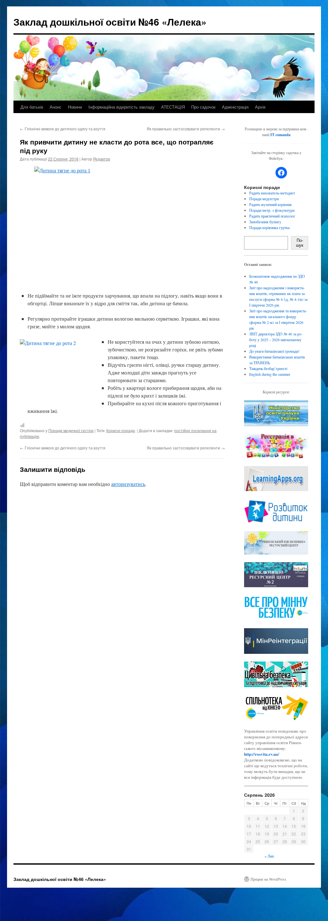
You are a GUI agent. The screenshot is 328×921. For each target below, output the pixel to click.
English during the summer (269, 374)
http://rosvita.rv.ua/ (261, 754)
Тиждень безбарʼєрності (268, 368)
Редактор (101, 158)
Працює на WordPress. (268, 879)
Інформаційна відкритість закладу (121, 107)
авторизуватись (128, 484)
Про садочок (203, 107)
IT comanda (280, 134)
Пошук (299, 243)
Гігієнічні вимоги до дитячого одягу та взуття (62, 128)
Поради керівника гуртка (269, 227)
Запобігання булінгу (265, 221)
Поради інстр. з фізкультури (271, 210)
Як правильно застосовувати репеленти (186, 128)
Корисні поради (120, 430)
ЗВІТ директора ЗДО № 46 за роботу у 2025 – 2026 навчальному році (275, 339)
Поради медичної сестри (71, 430)
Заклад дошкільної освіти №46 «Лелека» (110, 22)
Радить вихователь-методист (272, 192)
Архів (260, 107)
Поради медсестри (264, 198)
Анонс (56, 107)
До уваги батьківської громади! (274, 351)
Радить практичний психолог (272, 215)
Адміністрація (235, 107)
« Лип (269, 856)
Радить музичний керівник (270, 204)
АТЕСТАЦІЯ (173, 107)
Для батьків (31, 107)
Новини (75, 107)
